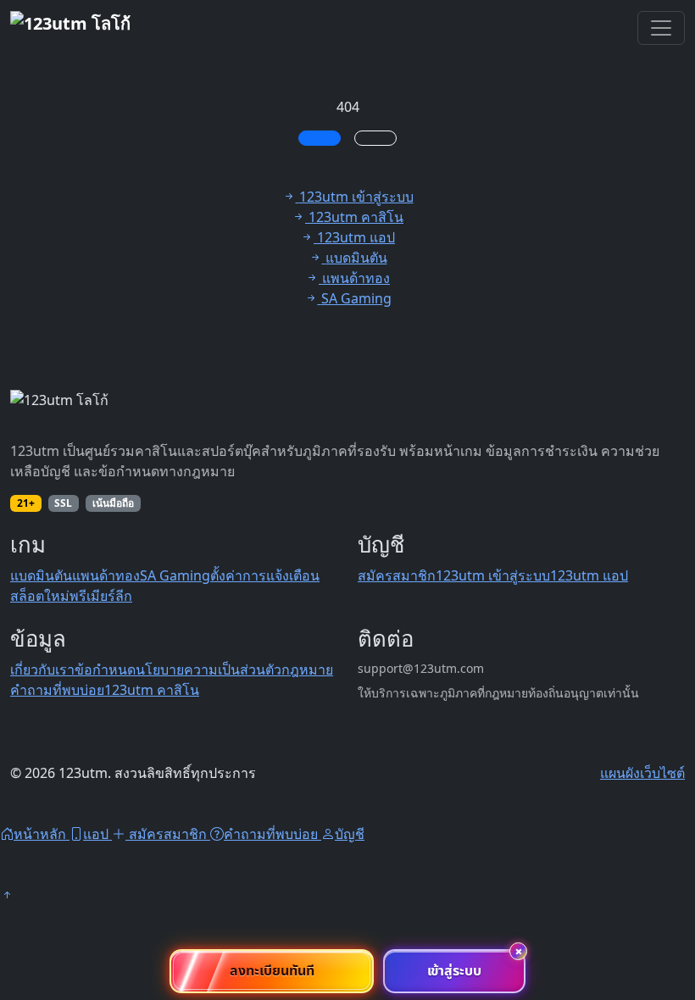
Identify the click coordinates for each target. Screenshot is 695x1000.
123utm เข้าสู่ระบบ (493, 575)
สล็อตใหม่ (40, 595)
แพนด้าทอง (106, 575)
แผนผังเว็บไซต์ (642, 773)
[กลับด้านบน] (7, 895)
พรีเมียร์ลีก (101, 595)
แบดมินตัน (41, 575)
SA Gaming (175, 575)
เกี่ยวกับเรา (42, 669)
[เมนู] (661, 28)
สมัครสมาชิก (397, 575)
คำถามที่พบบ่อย (57, 690)
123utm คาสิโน (151, 690)
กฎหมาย (307, 669)
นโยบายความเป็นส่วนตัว (208, 669)
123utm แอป (589, 575)
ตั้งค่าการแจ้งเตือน (265, 575)
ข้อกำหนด (105, 669)
